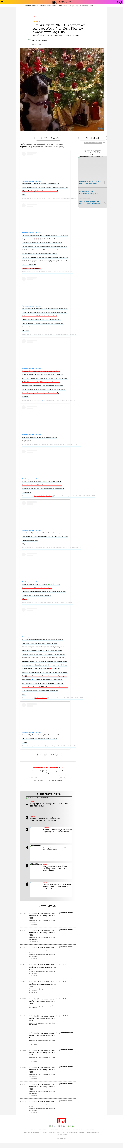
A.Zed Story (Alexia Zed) (41, 444)
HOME (22, 16)
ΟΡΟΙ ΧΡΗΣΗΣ (37, 780)
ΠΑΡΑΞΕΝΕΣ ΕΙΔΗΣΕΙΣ (48, 6)
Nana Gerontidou (39, 746)
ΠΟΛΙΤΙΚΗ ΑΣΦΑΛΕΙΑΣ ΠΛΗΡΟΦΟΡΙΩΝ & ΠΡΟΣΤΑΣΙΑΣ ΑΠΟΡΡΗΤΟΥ (44, 1132)
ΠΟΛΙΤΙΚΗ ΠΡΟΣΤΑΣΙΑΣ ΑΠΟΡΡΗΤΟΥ (52, 780)
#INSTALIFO (73, 6)
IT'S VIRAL (94, 6)
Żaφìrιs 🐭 (37, 271)
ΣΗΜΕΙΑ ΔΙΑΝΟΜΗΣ (93, 1132)
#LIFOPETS (84, 6)
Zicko (35, 602)
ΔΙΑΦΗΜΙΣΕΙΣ (66, 1130)
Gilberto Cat (37, 334)
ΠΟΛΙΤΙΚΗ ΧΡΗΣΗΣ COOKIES (75, 1132)
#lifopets (34, 16)
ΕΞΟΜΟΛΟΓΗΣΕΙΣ (31, 6)
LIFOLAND (65, 2)
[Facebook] (98, 128)
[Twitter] (101, 128)
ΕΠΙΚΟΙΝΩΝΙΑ (43, 1130)
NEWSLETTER (54, 1130)
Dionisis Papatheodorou (41, 547)
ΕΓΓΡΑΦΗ (62, 777)
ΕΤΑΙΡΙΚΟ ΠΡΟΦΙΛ (78, 1130)
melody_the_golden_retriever (43, 198)
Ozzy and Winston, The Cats (43, 496)
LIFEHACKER (62, 6)
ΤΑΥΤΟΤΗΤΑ (32, 1130)
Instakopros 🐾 (38, 400)
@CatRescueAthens (40, 698)
